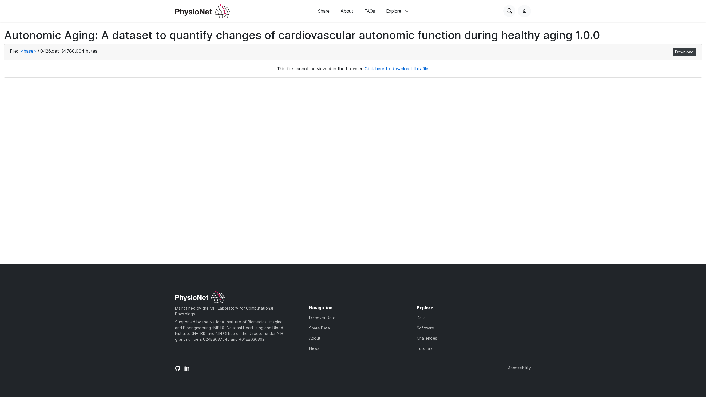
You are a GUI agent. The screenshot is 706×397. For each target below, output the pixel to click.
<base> (28, 51)
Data (421, 317)
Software (425, 328)
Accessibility (519, 367)
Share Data (319, 328)
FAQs (369, 11)
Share (324, 11)
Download (684, 52)
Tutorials (425, 348)
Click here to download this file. (397, 68)
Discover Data (322, 317)
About (347, 11)
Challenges (427, 338)
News (314, 348)
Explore (394, 11)
